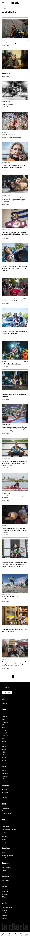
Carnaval (4, 717)
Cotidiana (5, 722)
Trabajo (4, 757)
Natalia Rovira (5, 45)
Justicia (4, 741)
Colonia (4, 771)
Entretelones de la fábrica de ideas (13, 301)
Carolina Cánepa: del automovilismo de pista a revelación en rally (14, 332)
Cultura (4, 725)
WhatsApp (5, 889)
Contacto (4, 918)
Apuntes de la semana (9, 829)
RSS (3, 883)
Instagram (5, 891)
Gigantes (4, 797)
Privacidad (5, 916)
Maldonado (5, 773)
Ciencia (4, 719)
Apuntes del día (7, 827)
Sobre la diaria (6, 867)
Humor (4, 839)
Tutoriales (5, 910)
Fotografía (5, 836)
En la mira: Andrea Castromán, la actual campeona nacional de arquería (15, 166)
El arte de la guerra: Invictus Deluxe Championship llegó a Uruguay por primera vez (13, 199)
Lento (3, 795)
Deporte (4, 727)
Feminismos (5, 736)
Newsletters (5, 881)
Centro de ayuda (7, 907)
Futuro (4, 738)
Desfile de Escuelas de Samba (11, 364)
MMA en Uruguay (7, 104)
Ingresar (7, 688)
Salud (3, 755)
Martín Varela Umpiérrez (8, 137)
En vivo (4, 832)
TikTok (4, 897)
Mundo (4, 746)
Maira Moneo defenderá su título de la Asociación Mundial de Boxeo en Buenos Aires (15, 234)
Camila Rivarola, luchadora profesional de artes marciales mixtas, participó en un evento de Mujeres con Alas (14, 429)
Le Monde (5, 792)
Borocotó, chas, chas (8, 135)
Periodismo (5, 808)
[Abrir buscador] (27, 3)
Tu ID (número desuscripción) (7, 856)
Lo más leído (6, 824)
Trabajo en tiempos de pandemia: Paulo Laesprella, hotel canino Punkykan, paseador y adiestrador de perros (14, 564)
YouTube (4, 886)
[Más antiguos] (21, 676)
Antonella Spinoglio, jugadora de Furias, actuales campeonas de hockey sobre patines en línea (15, 463)
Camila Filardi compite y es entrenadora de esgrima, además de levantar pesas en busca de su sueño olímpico (15, 664)
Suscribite (7, 692)
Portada (4, 703)
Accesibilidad (6, 913)
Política (4, 752)
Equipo (4, 870)
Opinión (4, 749)
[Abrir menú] (3, 2)
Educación (5, 733)
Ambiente (5, 714)
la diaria (4, 789)
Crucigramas (6, 842)
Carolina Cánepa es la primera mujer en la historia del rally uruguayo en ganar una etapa (15, 268)
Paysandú (5, 776)
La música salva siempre (10, 43)
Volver (5, 9)
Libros (4, 744)
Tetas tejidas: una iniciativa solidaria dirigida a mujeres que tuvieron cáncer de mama (14, 530)
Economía (5, 730)
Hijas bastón (6, 73)
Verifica (4, 760)
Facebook (5, 894)
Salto (3, 779)
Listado (4, 852)
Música (4, 811)
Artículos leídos (6, 813)
